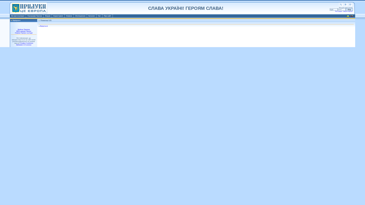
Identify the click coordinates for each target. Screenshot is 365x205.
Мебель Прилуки (24, 29)
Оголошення (80, 16)
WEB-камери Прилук (23, 31)
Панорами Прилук (34, 16)
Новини (69, 16)
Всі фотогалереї (17, 16)
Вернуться (44, 26)
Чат (99, 16)
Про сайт (107, 16)
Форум (47, 16)
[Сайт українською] (348, 16)
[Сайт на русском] (351, 16)
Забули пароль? (348, 11)
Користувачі (58, 16)
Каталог (91, 16)
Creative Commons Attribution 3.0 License (24, 44)
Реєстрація (338, 11)
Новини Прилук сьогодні (24, 33)
